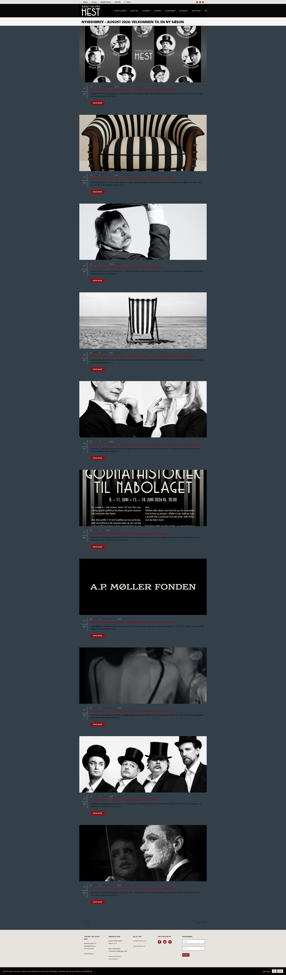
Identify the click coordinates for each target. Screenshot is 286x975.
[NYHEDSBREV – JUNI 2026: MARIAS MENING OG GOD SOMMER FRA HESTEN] (143, 320)
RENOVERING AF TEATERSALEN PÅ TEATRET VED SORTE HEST (132, 622)
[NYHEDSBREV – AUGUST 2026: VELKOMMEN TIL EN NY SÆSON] (143, 54)
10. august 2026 (118, 264)
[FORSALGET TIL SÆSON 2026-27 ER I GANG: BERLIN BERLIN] (143, 675)
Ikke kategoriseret (106, 619)
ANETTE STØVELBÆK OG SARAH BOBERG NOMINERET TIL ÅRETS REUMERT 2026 (145, 444)
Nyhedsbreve (110, 86)
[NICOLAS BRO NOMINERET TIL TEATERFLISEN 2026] (143, 232)
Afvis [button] (280, 971)
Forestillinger (120, 11)
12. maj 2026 (118, 441)
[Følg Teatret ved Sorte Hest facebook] (159, 942)
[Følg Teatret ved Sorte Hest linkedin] (165, 942)
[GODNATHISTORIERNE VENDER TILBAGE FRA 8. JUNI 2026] (143, 498)
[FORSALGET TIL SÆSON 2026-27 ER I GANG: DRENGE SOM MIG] (143, 853)
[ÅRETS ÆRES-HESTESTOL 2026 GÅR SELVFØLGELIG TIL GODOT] (143, 143)
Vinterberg (95, 86)
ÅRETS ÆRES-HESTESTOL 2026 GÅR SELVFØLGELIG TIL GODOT (132, 178)
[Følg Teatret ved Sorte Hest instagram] (170, 942)
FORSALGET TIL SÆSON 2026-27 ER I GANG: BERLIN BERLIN (131, 711)
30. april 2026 (117, 797)
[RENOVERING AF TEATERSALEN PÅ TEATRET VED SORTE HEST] (143, 587)
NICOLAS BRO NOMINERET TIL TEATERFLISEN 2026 (125, 267)
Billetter (134, 11)
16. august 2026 (123, 175)
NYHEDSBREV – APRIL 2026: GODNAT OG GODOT (124, 800)
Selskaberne (170, 11)
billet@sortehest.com (140, 941)
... (138, 923)
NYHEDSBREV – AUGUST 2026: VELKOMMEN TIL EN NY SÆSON (133, 89)
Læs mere (266, 971)
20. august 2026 (124, 86)
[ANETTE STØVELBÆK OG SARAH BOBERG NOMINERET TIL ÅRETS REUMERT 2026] (143, 409)
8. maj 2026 (113, 530)
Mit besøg (183, 11)
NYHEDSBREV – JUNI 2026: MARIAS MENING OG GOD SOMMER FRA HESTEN (142, 356)
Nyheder (157, 11)
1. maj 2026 (125, 708)
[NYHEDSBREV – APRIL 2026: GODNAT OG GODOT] (143, 764)
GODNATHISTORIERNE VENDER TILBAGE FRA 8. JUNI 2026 (130, 533)
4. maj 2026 (125, 619)
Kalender (146, 11)
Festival (103, 530)
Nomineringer (105, 264)
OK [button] (274, 971)
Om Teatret (196, 11)
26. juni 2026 (117, 353)
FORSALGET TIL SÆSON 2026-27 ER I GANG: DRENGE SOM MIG (133, 888)
